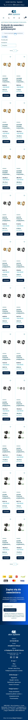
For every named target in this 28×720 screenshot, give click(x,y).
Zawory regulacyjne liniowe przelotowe (18, 22)
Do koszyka (6, 95)
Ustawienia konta (14, 696)
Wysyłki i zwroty (14, 680)
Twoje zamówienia (14, 691)
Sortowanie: (4, 42)
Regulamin (19, 2)
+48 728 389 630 (9, 5)
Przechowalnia (14, 698)
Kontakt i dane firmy (11, 2)
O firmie (14, 666)
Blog (14, 664)
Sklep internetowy (12, 718)
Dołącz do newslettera (10, 610)
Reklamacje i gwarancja (14, 682)
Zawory (6, 22)
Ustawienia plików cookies (13, 694)
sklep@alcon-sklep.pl (19, 5)
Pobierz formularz (14, 684)
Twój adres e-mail (8, 606)
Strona (11, 50)
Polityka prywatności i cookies (14, 670)
